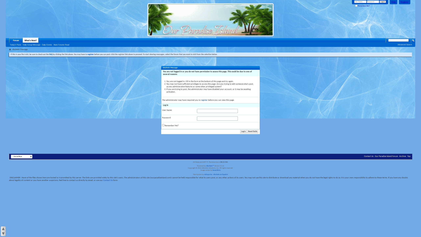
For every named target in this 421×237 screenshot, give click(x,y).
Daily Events (47, 45)
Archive (402, 156)
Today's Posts (15, 45)
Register (405, 2)
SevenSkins (216, 170)
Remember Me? (363, 6)
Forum (16, 40)
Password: (166, 118)
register (204, 100)
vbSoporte (208, 174)
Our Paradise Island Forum (386, 156)
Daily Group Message (31, 45)
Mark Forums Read (61, 45)
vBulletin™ (210, 166)
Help (393, 2)
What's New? (31, 40)
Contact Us (368, 156)
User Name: (167, 110)
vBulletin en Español (220, 174)
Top (408, 156)
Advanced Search (405, 45)
